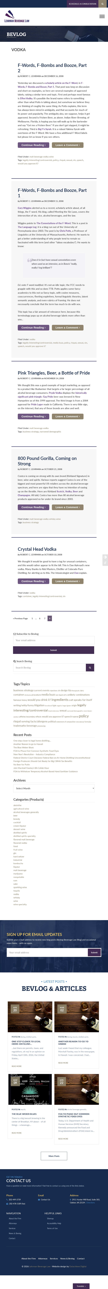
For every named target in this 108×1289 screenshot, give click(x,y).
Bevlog (23, 1037)
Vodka (68, 491)
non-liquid (59, 695)
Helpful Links (53, 1213)
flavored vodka (20, 842)
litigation (39, 705)
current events (41, 690)
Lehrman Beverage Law (17, 17)
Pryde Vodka (55, 392)
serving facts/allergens (34, 721)
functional (48, 705)
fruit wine (18, 849)
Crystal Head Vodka (37, 549)
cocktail (17, 822)
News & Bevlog (15, 1233)
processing (41, 726)
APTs (65, 695)
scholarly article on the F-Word (61, 82)
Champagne (24, 495)
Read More (16, 1066)
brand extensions (53, 711)
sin (74, 160)
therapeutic (76, 691)
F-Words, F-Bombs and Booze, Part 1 (52, 193)
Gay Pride (48, 396)
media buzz (58, 342)
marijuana (18, 873)
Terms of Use (52, 1228)
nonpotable (18, 876)
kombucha (18, 863)
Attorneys (13, 1223)
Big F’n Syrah (44, 129)
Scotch (60, 491)
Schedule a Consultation (82, 3)
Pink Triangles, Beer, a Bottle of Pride (54, 373)
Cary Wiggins (24, 207)
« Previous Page (20, 619)
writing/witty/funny (23, 705)
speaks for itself (83, 700)
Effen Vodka (26, 98)
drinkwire (27, 695)
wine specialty (20, 904)
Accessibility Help (54, 1223)
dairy (82, 690)
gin (14, 853)
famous (17, 699)
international (80, 722)
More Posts (54, 1155)
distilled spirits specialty (24, 835)
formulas (88, 722)
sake (15, 883)
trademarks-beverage (25, 725)
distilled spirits (20, 832)
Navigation (13, 1213)
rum (15, 880)
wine (51, 156)
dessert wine (19, 829)
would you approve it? (28, 163)
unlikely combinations (78, 694)
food (15, 846)
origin (74, 705)
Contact (12, 1238)
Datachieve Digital (77, 1266)
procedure (36, 694)
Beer (75, 491)
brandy (16, 818)
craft (71, 699)
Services (12, 1228)
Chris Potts (65, 230)
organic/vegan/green (64, 705)
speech (80, 160)
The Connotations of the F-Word (53, 223)
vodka (46, 156)
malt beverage (36, 156)
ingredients (59, 699)
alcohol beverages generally (26, 812)
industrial (17, 859)
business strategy (31, 431)
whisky (52, 518)
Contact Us (45, 1199)
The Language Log (27, 227)
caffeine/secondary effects (30, 716)
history (24, 700)
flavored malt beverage (23, 839)
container (27, 596)
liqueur (16, 866)
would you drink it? (39, 700)
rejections (53, 690)
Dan (76, 572)
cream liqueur (19, 825)
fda (69, 690)
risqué (62, 160)
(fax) (23, 1203)
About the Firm (15, 1218)
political (52, 721)
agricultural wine (21, 808)
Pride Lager (37, 404)
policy (55, 160)
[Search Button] (102, 4)
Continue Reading (33, 145)
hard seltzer (18, 856)
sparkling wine (20, 887)
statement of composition (65, 722)
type (54, 705)
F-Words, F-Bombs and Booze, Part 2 (52, 68)
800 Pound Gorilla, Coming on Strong (47, 461)
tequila (16, 890)
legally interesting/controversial (37, 160)
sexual (69, 160)
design (64, 690)
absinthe (17, 805)
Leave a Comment (67, 145)
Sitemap (50, 1218)
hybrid (75, 716)
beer (15, 815)
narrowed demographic (50, 431)
